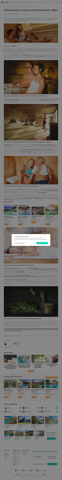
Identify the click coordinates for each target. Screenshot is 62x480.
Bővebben (16, 240)
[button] (19, 243)
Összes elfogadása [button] (42, 243)
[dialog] (31, 240)
